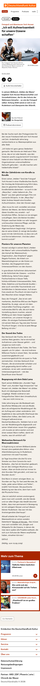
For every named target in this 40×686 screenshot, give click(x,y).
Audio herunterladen (14, 86)
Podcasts (25, 11)
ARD (11, 674)
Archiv (15, 19)
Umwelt (6, 19)
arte (31, 674)
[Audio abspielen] (35, 60)
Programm (15, 11)
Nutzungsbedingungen (12, 664)
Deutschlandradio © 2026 (13, 681)
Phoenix (24, 674)
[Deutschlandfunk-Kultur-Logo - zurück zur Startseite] (20, 5)
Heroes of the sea (19, 522)
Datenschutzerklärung (11, 661)
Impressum (6, 668)
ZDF (17, 674)
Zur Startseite (7, 619)
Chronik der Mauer (10, 678)
